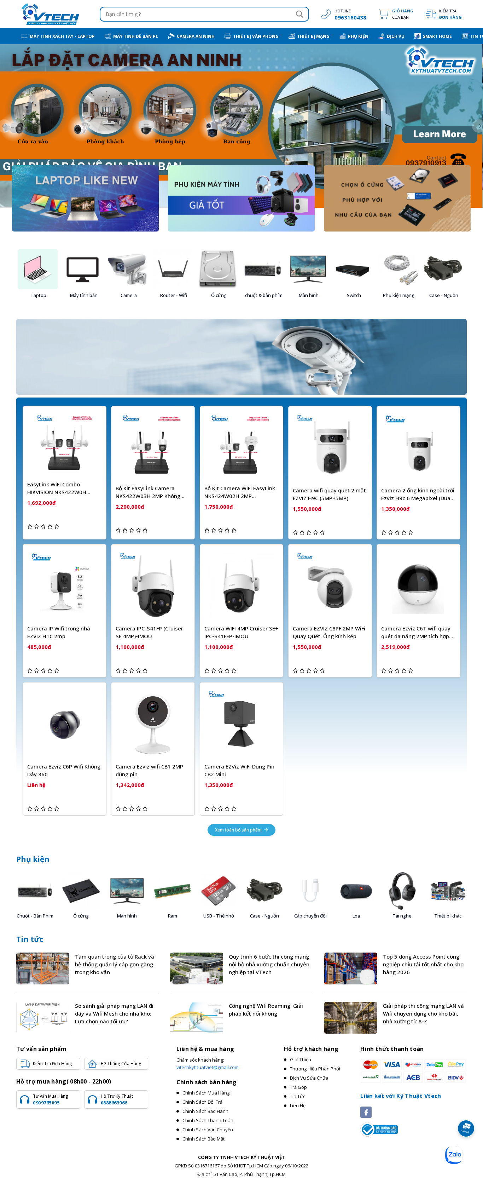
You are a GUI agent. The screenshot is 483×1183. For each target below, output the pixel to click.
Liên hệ (297, 1105)
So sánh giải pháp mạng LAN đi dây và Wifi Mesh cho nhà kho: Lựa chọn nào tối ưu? (114, 1013)
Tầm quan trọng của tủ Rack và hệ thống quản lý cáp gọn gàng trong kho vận (114, 964)
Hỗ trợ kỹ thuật (117, 1099)
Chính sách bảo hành (205, 1111)
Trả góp (298, 1087)
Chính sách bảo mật (203, 1139)
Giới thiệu (300, 1059)
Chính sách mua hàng (205, 1093)
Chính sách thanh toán (207, 1120)
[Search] (299, 14)
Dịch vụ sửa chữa (309, 1078)
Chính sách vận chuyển (207, 1129)
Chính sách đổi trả (202, 1102)
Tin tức (29, 939)
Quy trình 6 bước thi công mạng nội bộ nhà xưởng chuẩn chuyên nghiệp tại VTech (269, 964)
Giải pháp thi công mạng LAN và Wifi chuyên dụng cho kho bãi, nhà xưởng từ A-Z (423, 1013)
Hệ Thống (121, 1064)
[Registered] (379, 1129)
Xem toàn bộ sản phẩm (239, 830)
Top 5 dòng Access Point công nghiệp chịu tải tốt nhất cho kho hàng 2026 (423, 964)
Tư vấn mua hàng (50, 1099)
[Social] (366, 1112)
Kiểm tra (450, 14)
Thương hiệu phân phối (315, 1068)
